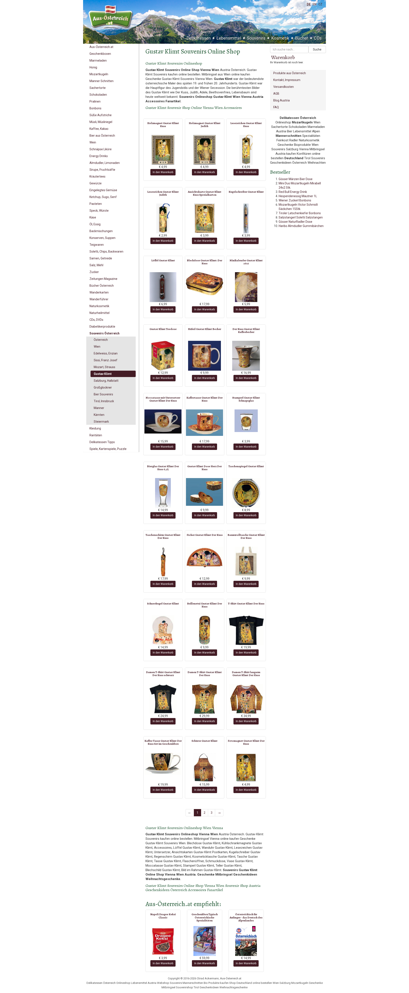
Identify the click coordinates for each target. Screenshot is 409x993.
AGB (276, 93)
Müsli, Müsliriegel (100, 122)
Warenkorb (283, 57)
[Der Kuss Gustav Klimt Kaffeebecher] (246, 356)
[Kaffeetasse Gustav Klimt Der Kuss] (204, 422)
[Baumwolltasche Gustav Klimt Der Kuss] (246, 562)
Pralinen (95, 101)
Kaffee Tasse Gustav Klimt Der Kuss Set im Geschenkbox (163, 742)
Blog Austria (281, 100)
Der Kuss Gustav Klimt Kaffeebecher (246, 330)
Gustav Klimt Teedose (163, 329)
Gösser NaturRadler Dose (295, 221)
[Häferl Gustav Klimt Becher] (204, 356)
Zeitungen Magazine (103, 278)
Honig (93, 67)
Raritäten (95, 435)
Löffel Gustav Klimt (163, 260)
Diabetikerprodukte (102, 326)
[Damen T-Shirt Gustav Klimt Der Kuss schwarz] (163, 699)
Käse (92, 217)
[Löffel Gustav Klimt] (163, 287)
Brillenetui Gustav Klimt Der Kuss (204, 605)
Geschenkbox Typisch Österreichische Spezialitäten (205, 917)
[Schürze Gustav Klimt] (204, 767)
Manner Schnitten (101, 81)
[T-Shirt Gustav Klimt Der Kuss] (246, 630)
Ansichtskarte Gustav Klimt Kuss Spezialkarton (204, 193)
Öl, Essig (95, 224)
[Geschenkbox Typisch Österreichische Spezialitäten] (204, 941)
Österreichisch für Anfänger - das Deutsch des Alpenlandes (246, 917)
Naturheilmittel (99, 313)
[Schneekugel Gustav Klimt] (163, 630)
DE (309, 4)
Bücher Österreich (101, 285)
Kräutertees (97, 176)
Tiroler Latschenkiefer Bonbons (300, 213)
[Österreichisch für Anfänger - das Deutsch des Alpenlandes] (246, 941)
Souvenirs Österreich (104, 333)
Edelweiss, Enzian (106, 353)
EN (314, 4)
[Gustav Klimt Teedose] (163, 356)
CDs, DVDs (96, 319)
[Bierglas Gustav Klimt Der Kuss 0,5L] (163, 493)
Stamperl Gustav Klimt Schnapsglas (246, 399)
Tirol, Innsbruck (104, 401)
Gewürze (95, 183)
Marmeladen (98, 60)
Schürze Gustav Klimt (204, 741)
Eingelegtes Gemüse (103, 190)
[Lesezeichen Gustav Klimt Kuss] (246, 150)
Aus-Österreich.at (101, 47)
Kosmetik (280, 38)
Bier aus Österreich (102, 135)
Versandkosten (283, 86)
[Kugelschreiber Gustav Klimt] (246, 218)
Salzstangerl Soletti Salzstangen (301, 217)
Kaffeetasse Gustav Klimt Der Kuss (204, 399)
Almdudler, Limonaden (104, 163)
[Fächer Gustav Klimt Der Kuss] (204, 558)
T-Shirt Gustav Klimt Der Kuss (246, 603)
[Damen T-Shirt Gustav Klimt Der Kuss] (204, 699)
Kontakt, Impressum (286, 80)
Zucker (94, 272)
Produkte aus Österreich (289, 73)
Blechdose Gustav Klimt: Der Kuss (204, 262)
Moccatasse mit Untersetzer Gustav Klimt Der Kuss (163, 399)
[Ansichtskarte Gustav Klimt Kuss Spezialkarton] (204, 218)
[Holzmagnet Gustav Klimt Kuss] (163, 150)
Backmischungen (101, 231)
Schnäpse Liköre (100, 149)
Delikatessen (199, 38)
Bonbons (95, 108)
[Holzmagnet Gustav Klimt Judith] (204, 150)
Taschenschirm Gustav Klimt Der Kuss (162, 536)
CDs (318, 38)
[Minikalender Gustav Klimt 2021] (246, 287)
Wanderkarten (99, 292)
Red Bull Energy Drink (293, 192)
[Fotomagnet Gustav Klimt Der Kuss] (246, 767)
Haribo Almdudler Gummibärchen (301, 226)
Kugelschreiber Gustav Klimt (246, 192)
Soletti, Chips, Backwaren (106, 251)
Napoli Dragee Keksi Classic (163, 915)
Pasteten (95, 203)
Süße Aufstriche (100, 115)
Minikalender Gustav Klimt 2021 (246, 262)
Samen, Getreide (100, 258)
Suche (317, 49)
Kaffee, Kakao (98, 128)
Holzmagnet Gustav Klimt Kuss (163, 124)
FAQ (276, 107)
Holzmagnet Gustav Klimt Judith (204, 124)
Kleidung (95, 428)
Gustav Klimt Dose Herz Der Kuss (204, 467)
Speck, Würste (99, 210)
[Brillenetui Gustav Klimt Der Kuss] (204, 630)
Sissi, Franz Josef (105, 360)
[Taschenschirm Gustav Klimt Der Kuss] (163, 562)
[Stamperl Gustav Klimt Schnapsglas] (246, 420)
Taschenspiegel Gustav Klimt (246, 466)
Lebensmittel (228, 38)
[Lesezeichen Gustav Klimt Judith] (163, 218)
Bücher (301, 38)
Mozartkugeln (98, 74)
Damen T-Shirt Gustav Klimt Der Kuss (204, 673)
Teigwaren (96, 244)
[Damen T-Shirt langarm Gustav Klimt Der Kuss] (246, 699)
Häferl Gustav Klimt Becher (204, 329)
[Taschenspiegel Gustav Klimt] (246, 493)
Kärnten (99, 414)
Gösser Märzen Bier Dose (296, 179)
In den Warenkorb (163, 172)
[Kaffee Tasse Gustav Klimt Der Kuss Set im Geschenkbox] (163, 764)
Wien (97, 346)
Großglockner (103, 387)
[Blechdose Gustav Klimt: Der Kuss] (204, 283)
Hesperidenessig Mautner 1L (298, 196)
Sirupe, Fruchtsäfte (102, 169)
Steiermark (101, 421)
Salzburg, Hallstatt (106, 380)
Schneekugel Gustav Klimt (163, 603)
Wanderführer (98, 299)
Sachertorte (97, 88)
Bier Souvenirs (103, 394)
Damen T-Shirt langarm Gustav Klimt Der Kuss (246, 673)
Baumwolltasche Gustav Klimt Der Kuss (246, 536)
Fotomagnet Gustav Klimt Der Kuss (246, 742)
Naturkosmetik (99, 306)
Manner (99, 408)
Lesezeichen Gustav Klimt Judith (163, 193)
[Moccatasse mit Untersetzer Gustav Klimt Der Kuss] (163, 421)
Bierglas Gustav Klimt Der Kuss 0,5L (163, 467)
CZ (320, 4)
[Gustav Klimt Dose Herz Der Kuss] (204, 492)
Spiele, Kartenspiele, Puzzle (108, 449)
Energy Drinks (98, 156)
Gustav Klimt (103, 374)
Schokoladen (98, 94)
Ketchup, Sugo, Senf (103, 197)
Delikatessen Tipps (102, 442)
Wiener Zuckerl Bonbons (295, 200)
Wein (92, 142)
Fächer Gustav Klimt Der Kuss (205, 535)
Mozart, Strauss (104, 367)
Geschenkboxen (100, 53)
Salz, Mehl (96, 265)
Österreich (101, 339)
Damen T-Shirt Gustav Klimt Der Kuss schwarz (163, 673)
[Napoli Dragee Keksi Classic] (163, 941)
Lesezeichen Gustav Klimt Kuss (246, 124)
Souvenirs (256, 38)
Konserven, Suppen (102, 238)
